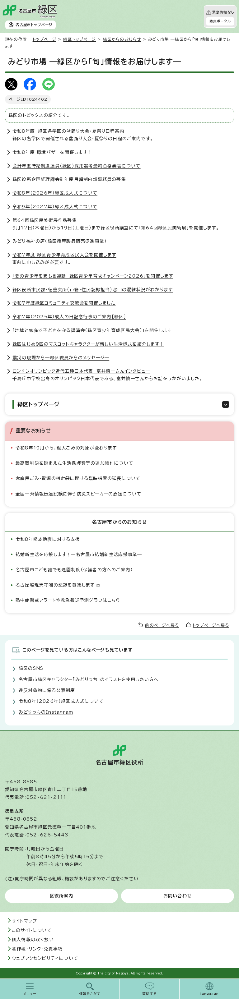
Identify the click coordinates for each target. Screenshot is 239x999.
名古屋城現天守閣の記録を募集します (55, 585)
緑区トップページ (79, 39)
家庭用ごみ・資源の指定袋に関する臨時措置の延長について (78, 478)
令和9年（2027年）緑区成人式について (54, 207)
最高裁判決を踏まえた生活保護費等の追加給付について (74, 463)
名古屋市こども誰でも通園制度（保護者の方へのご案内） (74, 570)
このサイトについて (32, 930)
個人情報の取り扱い (33, 939)
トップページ (44, 39)
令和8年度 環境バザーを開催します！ (52, 152)
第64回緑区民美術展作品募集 (44, 220)
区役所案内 (61, 896)
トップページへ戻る (211, 625)
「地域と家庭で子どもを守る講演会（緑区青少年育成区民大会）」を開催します (92, 330)
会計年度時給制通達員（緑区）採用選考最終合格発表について (76, 166)
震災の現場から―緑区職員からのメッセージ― (60, 358)
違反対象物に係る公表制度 (47, 690)
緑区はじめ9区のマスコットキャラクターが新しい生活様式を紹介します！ (88, 344)
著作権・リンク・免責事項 (37, 949)
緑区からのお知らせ (122, 39)
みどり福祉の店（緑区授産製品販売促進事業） (59, 241)
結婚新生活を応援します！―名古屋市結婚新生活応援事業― (79, 554)
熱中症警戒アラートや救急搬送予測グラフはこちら (68, 600)
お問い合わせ (177, 896)
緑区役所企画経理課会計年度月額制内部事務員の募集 (69, 179)
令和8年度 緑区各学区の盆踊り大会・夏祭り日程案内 (68, 131)
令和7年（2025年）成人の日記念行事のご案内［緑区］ (69, 317)
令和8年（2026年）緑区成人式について (54, 193)
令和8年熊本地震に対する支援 (48, 539)
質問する (149, 993)
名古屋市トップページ (34, 24)
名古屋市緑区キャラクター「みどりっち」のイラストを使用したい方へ (88, 679)
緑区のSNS (31, 668)
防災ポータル (220, 21)
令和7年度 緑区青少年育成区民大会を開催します (64, 255)
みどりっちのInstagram (46, 712)
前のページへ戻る (162, 625)
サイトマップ (24, 921)
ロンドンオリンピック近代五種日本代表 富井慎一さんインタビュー (81, 371)
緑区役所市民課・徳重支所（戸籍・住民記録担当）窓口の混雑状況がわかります (92, 290)
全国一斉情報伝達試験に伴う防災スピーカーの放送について (78, 494)
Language (209, 993)
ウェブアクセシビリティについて (45, 958)
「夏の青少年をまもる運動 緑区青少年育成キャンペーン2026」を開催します (92, 276)
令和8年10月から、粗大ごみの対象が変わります (66, 448)
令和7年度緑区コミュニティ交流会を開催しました (64, 303)
